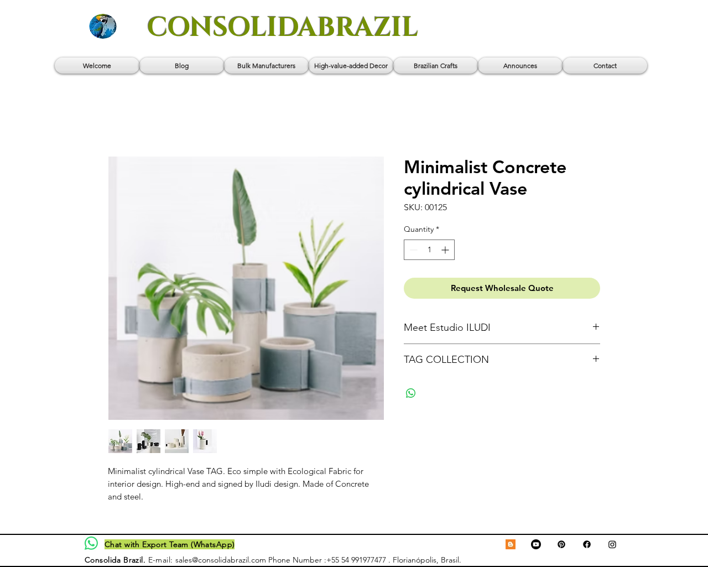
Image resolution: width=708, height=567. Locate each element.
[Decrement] (412, 249)
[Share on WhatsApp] (411, 393)
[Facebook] (587, 544)
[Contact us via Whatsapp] (91, 543)
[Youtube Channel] (536, 544)
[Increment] (446, 249)
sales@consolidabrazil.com (220, 560)
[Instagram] (612, 544)
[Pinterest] (561, 544)
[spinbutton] (429, 249)
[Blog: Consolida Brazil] (511, 544)
